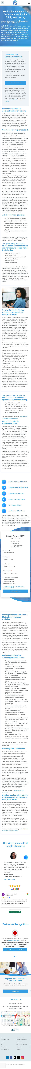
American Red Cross (13, 940)
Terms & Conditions (5, 1049)
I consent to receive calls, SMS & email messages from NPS (13, 587)
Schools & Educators (5, 1039)
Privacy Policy (3, 1046)
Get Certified (15, 991)
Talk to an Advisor (15, 83)
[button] (14, 957)
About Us (2, 1037)
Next (29, 868)
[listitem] (15, 145)
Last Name (6, 564)
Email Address (7, 550)
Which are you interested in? (10, 577)
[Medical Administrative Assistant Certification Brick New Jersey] (15, 307)
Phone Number (7, 570)
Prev (2, 868)
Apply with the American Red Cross (15, 950)
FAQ (1, 1044)
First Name (6, 557)
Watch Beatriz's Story (9, 879)
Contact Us (3, 1042)
